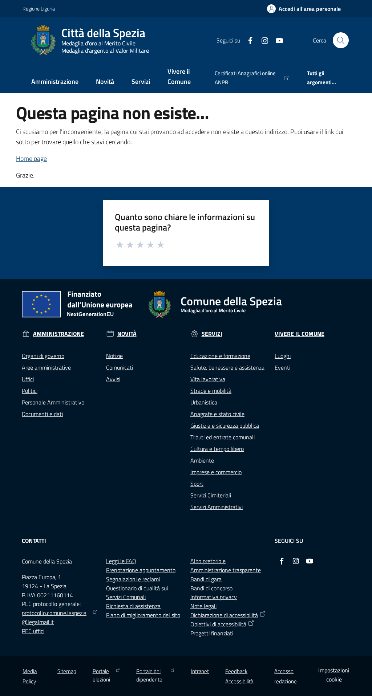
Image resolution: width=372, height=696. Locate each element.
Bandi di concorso (211, 588)
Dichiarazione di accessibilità (224, 615)
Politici (29, 390)
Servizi (212, 334)
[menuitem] (55, 82)
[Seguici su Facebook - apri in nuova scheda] (247, 40)
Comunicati (119, 367)
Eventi (282, 367)
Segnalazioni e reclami (133, 579)
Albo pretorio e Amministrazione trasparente (225, 565)
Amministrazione (58, 334)
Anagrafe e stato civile (217, 414)
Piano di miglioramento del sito (143, 615)
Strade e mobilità (210, 390)
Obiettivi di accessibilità (218, 624)
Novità (127, 334)
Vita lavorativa (207, 379)
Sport (196, 483)
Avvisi (113, 379)
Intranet (200, 671)
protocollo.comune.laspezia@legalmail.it (54, 617)
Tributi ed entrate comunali (222, 437)
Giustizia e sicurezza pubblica (224, 425)
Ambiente (202, 460)
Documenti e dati (42, 414)
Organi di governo (43, 355)
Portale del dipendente (149, 675)
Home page (31, 158)
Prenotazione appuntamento (140, 570)
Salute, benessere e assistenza (227, 367)
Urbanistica (203, 402)
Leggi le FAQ (121, 561)
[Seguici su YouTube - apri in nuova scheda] (276, 40)
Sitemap (66, 671)
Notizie (114, 355)
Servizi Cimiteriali (210, 495)
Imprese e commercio (216, 472)
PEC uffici (33, 631)
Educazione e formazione (220, 355)
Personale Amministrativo (53, 402)
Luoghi (283, 355)
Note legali (203, 606)
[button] (340, 40)
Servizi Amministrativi (216, 506)
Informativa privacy (213, 597)
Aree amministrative (46, 367)
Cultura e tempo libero (217, 448)
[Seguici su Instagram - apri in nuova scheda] (262, 40)
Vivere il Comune (299, 334)
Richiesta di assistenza (133, 606)
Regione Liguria (39, 8)
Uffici (28, 379)
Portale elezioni (101, 675)
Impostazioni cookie (333, 675)
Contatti (34, 541)
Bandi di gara (206, 579)
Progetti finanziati (211, 633)
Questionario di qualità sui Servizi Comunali (137, 593)
